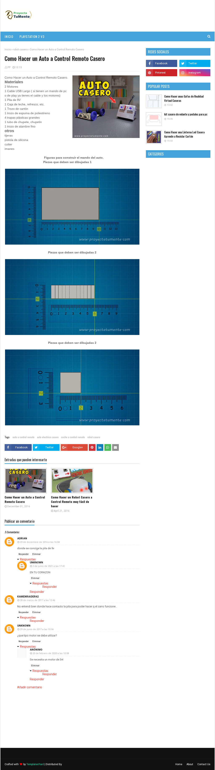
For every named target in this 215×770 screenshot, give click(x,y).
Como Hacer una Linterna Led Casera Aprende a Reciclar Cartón (184, 134)
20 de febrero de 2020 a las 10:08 (51, 653)
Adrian (22, 538)
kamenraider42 (28, 596)
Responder (23, 554)
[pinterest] (161, 72)
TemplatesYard (35, 764)
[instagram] (194, 72)
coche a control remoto (73, 437)
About (189, 764)
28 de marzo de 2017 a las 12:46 (37, 600)
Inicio (8, 49)
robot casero (20, 49)
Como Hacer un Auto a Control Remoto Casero (25, 499)
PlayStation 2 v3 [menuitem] (32, 36)
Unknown (36, 562)
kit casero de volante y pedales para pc (185, 114)
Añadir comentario (29, 687)
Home (178, 764)
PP (9, 67)
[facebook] (161, 63)
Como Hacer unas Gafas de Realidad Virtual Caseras (184, 98)
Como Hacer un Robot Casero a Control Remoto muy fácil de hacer (71, 501)
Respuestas (28, 559)
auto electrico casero (48, 437)
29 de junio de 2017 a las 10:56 (37, 629)
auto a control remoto (23, 437)
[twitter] (194, 63)
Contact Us (203, 764)
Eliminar (36, 554)
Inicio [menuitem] (9, 36)
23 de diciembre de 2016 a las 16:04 (40, 542)
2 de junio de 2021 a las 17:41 (49, 566)
